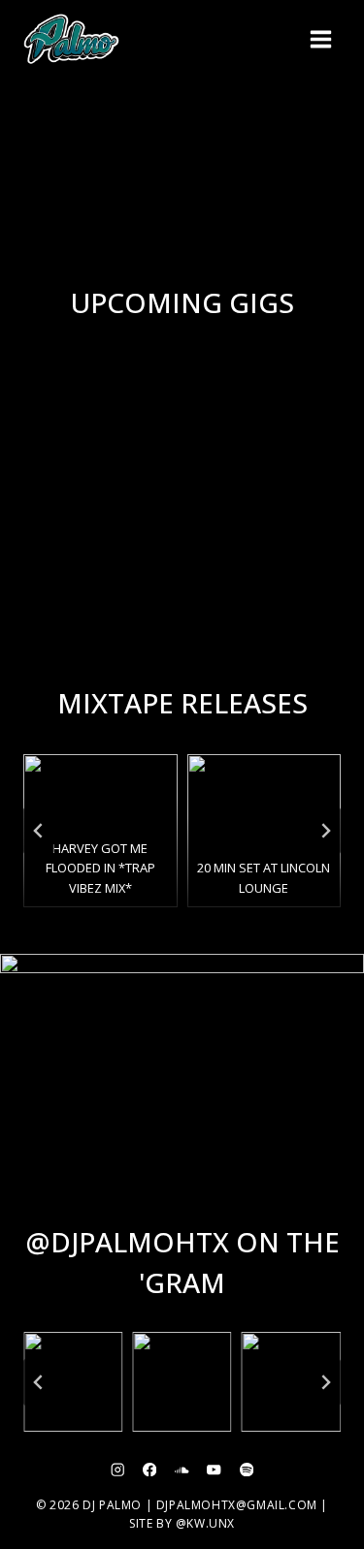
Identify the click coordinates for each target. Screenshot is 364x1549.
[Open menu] (320, 38)
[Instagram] (118, 1470)
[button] (72, 1381)
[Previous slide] (38, 830)
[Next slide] (325, 830)
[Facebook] (150, 1470)
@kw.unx (205, 1523)
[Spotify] (246, 1470)
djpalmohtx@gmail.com (236, 1505)
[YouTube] (214, 1470)
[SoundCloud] (182, 1470)
